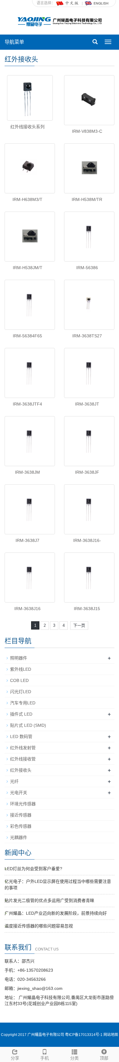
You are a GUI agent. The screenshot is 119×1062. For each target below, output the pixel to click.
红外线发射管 (23, 747)
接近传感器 (20, 815)
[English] (97, 3)
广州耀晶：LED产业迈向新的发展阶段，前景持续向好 (56, 913)
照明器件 (18, 658)
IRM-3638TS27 (87, 335)
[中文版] (68, 3)
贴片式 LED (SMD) (28, 725)
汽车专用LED (22, 702)
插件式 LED (21, 714)
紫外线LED (20, 669)
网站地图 (110, 1035)
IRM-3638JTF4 (27, 404)
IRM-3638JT (87, 404)
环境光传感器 (23, 803)
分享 (15, 1058)
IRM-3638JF (87, 472)
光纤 (14, 781)
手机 (44, 1058)
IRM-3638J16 (27, 608)
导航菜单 (14, 42)
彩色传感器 (20, 826)
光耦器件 (18, 837)
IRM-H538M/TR (87, 199)
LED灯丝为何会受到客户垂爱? (33, 868)
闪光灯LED (20, 691)
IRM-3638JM (27, 472)
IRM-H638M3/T (27, 199)
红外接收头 (20, 770)
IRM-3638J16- (87, 540)
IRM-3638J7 (27, 540)
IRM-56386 (87, 267)
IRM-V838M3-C (87, 131)
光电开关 (18, 792)
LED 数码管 (21, 736)
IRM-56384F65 (27, 335)
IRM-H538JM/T (27, 267)
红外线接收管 (23, 758)
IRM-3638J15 (87, 608)
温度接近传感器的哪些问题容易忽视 (39, 925)
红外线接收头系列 (27, 126)
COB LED (19, 680)
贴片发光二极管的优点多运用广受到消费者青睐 (49, 900)
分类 (74, 1058)
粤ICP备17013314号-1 (84, 1035)
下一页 (79, 625)
